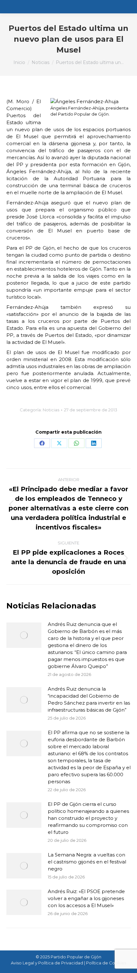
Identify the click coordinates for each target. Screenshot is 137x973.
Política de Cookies (106, 962)
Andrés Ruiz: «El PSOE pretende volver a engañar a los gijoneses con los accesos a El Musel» (86, 898)
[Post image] (23, 635)
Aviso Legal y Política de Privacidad (47, 962)
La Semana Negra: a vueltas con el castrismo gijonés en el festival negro (87, 862)
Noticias (51, 409)
